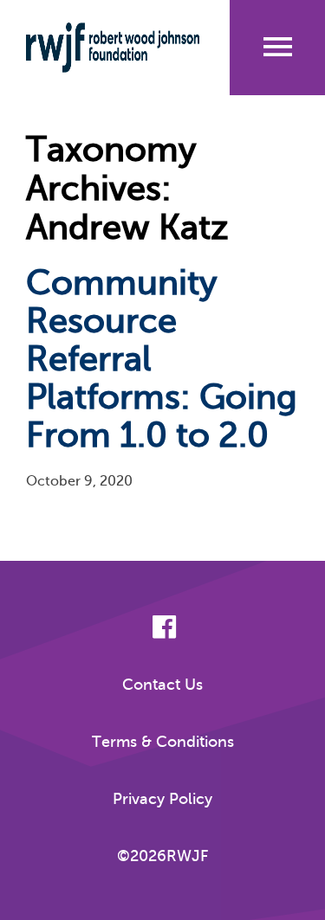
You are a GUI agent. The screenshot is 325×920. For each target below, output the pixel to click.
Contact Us (162, 684)
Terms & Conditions (163, 741)
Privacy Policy (162, 798)
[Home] (112, 47)
